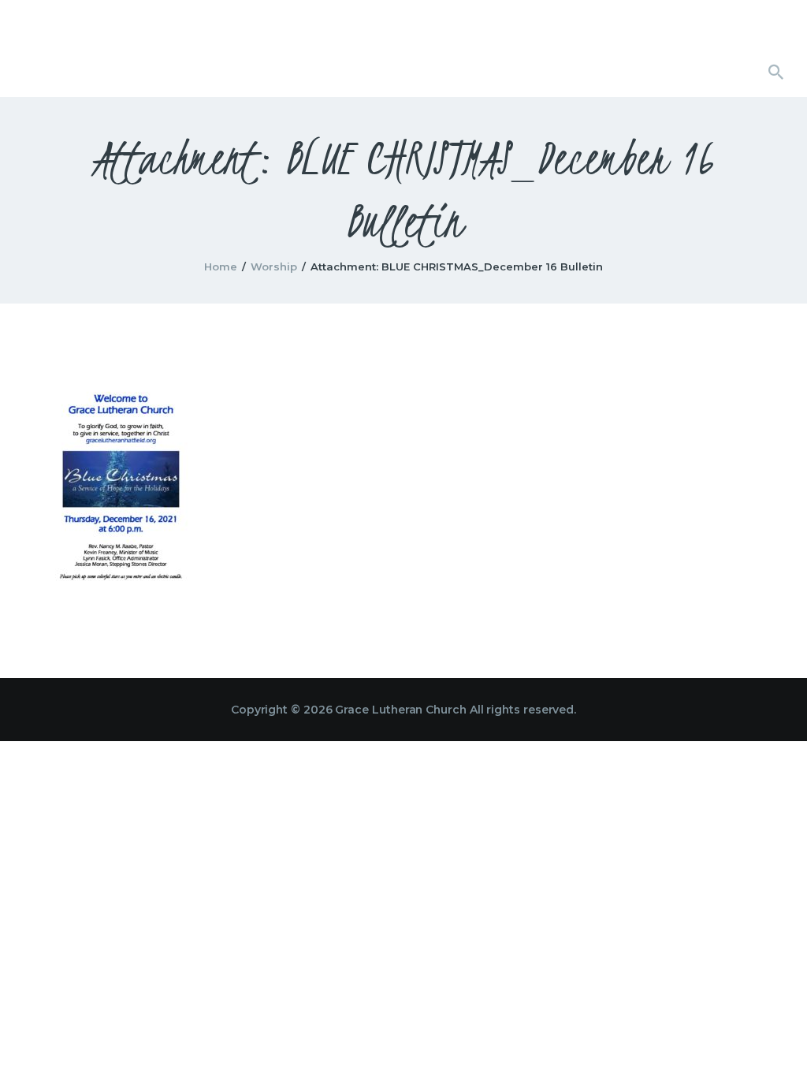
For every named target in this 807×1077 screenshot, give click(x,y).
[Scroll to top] (767, 1039)
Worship (274, 266)
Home (220, 266)
